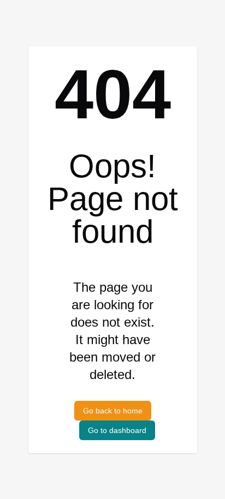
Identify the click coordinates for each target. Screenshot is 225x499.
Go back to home (113, 410)
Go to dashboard (117, 430)
